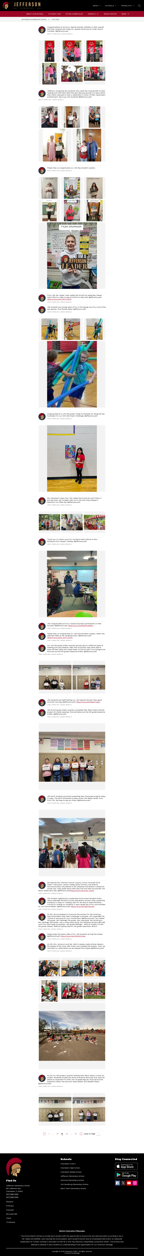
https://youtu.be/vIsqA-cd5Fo (82, 891)
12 (57, 1134)
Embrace (10, 1206)
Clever (8, 1218)
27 (76, 1134)
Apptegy (76, 1253)
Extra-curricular (74, 14)
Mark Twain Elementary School (73, 1188)
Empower (10, 1210)
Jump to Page (89, 1134)
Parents (92, 14)
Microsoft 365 (11, 1214)
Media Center (110, 14)
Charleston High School (70, 1168)
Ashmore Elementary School (72, 1180)
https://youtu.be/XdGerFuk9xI (88, 702)
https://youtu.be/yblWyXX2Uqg (73, 936)
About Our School (34, 14)
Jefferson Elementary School (34, 19)
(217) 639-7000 (12, 1194)
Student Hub (54, 14)
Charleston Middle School (71, 1172)
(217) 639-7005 (12, 1197)
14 (67, 1134)
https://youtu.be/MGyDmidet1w (80, 626)
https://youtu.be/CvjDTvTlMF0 (59, 299)
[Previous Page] (44, 1134)
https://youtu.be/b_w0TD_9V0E (60, 638)
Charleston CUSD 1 (68, 1164)
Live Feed (55, 19)
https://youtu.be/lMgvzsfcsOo (82, 906)
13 (62, 1134)
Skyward (9, 1202)
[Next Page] (81, 1134)
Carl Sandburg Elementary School (74, 1184)
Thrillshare (10, 1222)
